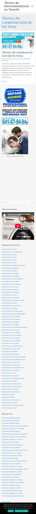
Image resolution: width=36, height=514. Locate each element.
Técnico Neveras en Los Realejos (11, 474)
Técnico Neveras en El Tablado (10, 420)
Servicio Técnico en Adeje (9, 249)
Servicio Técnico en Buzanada (10, 268)
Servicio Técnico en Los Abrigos (11, 338)
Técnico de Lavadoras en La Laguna (12, 471)
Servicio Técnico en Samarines (10, 354)
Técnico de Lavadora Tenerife (10, 442)
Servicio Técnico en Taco (9, 373)
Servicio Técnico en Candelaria (10, 276)
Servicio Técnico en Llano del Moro (12, 335)
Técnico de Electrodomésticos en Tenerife (16, 6)
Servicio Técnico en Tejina (9, 408)
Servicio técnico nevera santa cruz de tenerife (15, 450)
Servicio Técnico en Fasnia (9, 295)
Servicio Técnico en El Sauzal (10, 289)
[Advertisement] (18, 179)
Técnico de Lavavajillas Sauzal (10, 423)
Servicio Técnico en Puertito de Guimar (13, 405)
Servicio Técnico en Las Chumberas (12, 386)
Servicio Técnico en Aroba (9, 260)
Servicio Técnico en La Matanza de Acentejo (14, 327)
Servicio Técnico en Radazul (10, 351)
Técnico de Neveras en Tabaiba (11, 431)
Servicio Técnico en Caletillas (10, 273)
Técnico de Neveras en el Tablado (11, 453)
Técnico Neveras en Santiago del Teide (13, 496)
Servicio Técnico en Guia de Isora (11, 305)
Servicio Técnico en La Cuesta (10, 281)
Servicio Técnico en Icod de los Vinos (12, 59)
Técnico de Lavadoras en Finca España (13, 428)
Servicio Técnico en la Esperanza (11, 400)
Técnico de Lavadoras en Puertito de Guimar (14, 461)
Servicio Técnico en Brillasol (10, 270)
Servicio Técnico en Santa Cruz (11, 362)
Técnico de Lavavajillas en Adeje (11, 488)
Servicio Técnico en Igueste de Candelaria (14, 314)
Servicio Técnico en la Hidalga (10, 322)
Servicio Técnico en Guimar (9, 308)
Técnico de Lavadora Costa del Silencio (13, 482)
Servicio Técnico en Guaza (9, 303)
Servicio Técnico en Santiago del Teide (13, 367)
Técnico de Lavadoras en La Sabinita (12, 480)
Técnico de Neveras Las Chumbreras (12, 445)
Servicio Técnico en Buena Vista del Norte (14, 265)
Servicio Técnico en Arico (9, 257)
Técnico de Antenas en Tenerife (11, 391)
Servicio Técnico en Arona (9, 262)
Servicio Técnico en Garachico (10, 297)
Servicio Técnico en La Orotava (11, 330)
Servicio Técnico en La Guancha (11, 319)
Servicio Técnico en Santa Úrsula (11, 365)
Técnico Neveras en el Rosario (10, 477)
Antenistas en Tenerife (8, 394)
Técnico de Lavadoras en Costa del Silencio (14, 436)
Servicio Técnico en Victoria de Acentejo (13, 378)
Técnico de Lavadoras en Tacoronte (12, 455)
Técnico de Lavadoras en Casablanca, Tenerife (15, 469)
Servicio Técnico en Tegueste (10, 375)
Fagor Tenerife (6, 501)
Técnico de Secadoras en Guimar (11, 418)
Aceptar (10, 511)
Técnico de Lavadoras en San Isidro (12, 466)
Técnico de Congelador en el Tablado (12, 493)
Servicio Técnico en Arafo (9, 254)
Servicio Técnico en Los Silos (10, 343)
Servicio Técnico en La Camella (11, 316)
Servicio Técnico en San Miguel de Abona (13, 359)
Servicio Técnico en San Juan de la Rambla (14, 357)
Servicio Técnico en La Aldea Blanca (12, 252)
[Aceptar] (34, 508)
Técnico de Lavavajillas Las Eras (11, 485)
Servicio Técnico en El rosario (10, 287)
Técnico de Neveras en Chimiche (11, 463)
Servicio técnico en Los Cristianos (11, 284)
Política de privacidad (22, 511)
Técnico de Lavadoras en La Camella (12, 439)
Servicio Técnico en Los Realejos (11, 340)
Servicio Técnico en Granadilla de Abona (13, 300)
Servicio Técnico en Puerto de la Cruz (12, 346)
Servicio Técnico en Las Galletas (11, 332)
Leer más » (5, 81)
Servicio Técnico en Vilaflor (9, 381)
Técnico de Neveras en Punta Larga (12, 490)
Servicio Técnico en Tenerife (10, 389)
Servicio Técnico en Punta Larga (11, 348)
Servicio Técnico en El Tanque (10, 292)
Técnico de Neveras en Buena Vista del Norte (14, 434)
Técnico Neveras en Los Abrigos (11, 447)
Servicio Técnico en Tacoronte (10, 370)
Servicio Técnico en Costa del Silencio (12, 279)
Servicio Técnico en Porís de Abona (12, 383)
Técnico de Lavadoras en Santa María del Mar (15, 426)
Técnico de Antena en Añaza (10, 458)
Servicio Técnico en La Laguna (10, 324)
